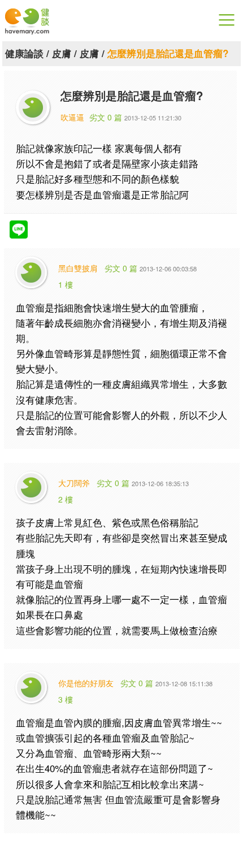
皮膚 (61, 53)
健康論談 (24, 53)
